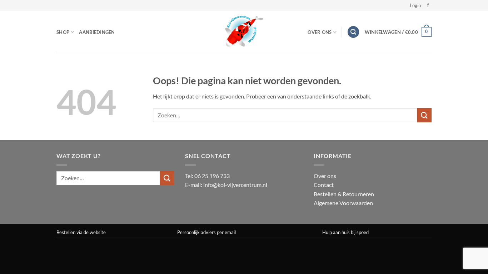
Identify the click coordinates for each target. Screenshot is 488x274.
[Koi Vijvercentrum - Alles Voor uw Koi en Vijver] (244, 32)
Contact (324, 184)
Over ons (325, 175)
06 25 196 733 (212, 175)
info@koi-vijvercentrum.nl (235, 184)
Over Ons (320, 32)
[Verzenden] (424, 115)
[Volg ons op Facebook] (428, 5)
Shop (62, 32)
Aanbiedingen (97, 32)
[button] (415, 5)
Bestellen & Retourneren (344, 194)
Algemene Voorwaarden (343, 202)
